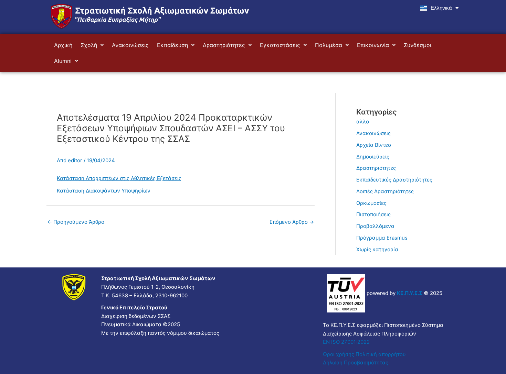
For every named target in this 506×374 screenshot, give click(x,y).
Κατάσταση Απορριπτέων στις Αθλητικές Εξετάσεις (119, 178)
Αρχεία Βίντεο (373, 145)
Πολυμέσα (328, 45)
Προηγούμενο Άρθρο (75, 222)
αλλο (362, 121)
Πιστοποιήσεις (373, 214)
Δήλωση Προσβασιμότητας (355, 362)
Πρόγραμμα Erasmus (382, 237)
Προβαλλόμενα (375, 226)
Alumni (63, 60)
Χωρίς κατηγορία (377, 249)
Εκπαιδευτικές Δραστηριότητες (394, 179)
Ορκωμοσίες (371, 203)
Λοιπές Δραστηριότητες (385, 191)
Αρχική (63, 45)
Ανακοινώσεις (130, 45)
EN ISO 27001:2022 (346, 342)
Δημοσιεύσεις (372, 156)
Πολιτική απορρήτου (381, 354)
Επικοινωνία (373, 45)
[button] (92, 45)
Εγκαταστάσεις (280, 45)
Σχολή (89, 45)
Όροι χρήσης (338, 354)
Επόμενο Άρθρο (292, 222)
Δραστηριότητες (224, 45)
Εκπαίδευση (172, 45)
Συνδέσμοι (417, 45)
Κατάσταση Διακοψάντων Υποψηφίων (103, 190)
